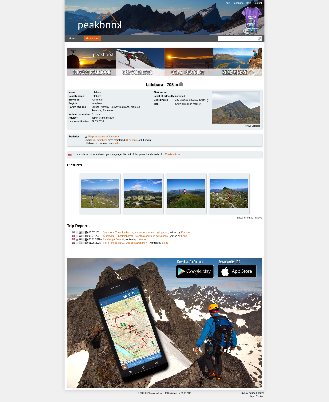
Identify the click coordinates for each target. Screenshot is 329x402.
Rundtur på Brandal (113, 239)
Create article (172, 154)
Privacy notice (248, 393)
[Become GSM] (164, 62)
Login (227, 3)
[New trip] (86, 136)
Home (72, 38)
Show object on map (186, 103)
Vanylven (97, 103)
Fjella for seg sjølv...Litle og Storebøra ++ (126, 242)
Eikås (165, 242)
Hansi (184, 235)
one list (117, 143)
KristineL (186, 232)
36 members (100, 140)
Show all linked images (249, 217)
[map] (199, 103)
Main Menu (92, 38)
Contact (257, 3)
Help (248, 3)
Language (238, 3)
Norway (105, 106)
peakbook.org (156, 393)
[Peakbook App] (164, 323)
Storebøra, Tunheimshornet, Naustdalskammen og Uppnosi (135, 232)
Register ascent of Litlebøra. (104, 136)
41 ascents (131, 140)
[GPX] (208, 99)
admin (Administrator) (103, 117)
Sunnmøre (108, 110)
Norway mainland (119, 106)
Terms (261, 393)
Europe (95, 106)
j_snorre (141, 239)
